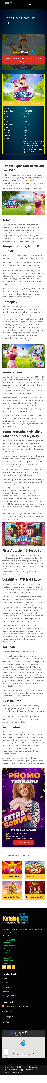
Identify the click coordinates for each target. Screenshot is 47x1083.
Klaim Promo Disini (23, 842)
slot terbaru (37, 380)
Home (4, 979)
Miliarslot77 (7, 943)
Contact (5, 987)
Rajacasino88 (7, 948)
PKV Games (7, 953)
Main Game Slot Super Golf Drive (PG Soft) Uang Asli (23, 60)
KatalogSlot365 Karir (10, 996)
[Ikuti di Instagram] (9, 967)
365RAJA (6, 950)
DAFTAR (37, 4)
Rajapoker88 (7, 958)
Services (5, 992)
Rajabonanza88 (8, 945)
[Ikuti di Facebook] (13, 967)
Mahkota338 (7, 963)
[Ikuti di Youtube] (4, 967)
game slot (26, 631)
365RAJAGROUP (8, 940)
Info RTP (5, 983)
